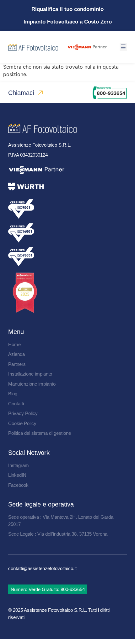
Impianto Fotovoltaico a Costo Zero (68, 22)
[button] (123, 47)
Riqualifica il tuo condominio (67, 9)
